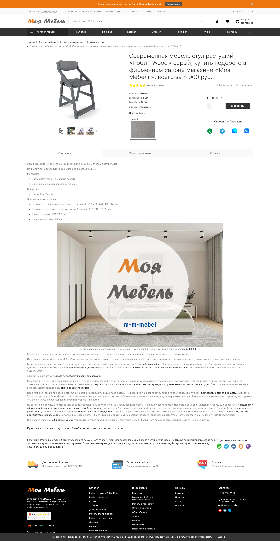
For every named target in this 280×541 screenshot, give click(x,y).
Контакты (160, 11)
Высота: (133, 102)
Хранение (94, 505)
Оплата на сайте (137, 462)
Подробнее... (173, 4)
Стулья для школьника (71, 42)
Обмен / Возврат (115, 11)
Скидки (216, 462)
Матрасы (232, 32)
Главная (31, 42)
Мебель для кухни (98, 497)
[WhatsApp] (219, 446)
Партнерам (138, 524)
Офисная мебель (98, 530)
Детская (131, 32)
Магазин (179, 493)
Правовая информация (143, 529)
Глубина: (134, 97)
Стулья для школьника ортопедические (148, 443)
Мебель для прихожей (101, 514)
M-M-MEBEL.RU (191, 349)
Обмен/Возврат (140, 512)
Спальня (156, 32)
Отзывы (147, 11)
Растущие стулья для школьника (190, 443)
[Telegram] (226, 446)
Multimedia (180, 505)
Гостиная (182, 32)
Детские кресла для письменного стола (83, 440)
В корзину (237, 105)
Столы (92, 501)
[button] (96, 131)
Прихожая (106, 32)
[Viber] (248, 446)
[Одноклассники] (241, 446)
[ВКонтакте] (233, 446)
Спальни (93, 522)
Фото (178, 501)
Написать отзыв (155, 85)
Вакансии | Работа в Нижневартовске (142, 498)
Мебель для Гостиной (100, 518)
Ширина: (134, 93)
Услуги (135, 516)
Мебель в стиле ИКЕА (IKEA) (103, 493)
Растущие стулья (96, 42)
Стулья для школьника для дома (45, 447)
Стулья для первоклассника (122, 440)
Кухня (207, 32)
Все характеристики (140, 107)
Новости (72, 11)
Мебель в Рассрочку (143, 504)
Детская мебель (47, 42)
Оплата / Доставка (91, 11)
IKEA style (81, 32)
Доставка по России (55, 462)
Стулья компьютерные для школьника (104, 443)
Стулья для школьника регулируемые (61, 443)
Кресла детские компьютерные (156, 440)
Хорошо (222, 537)
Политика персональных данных (42, 532)
